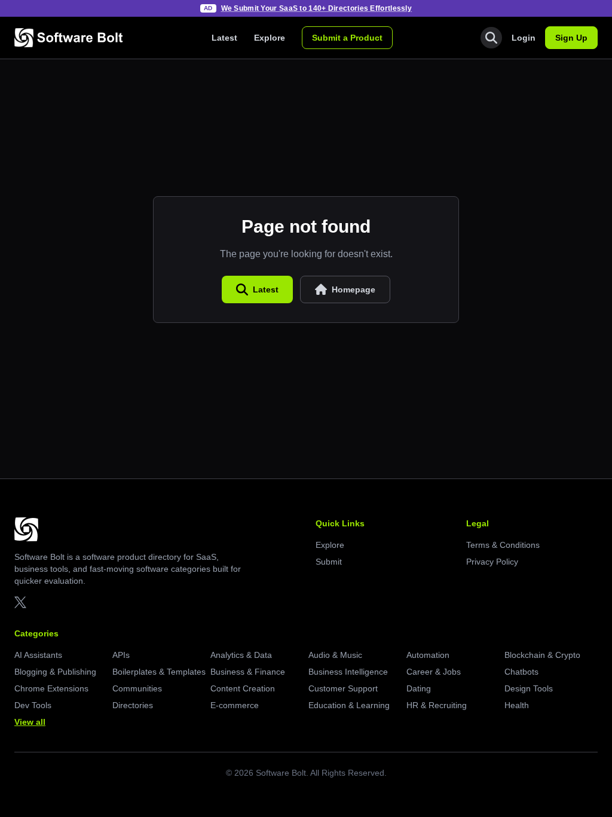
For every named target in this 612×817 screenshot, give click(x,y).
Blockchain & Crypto (542, 655)
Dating (418, 688)
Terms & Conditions (503, 545)
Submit (329, 561)
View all (29, 722)
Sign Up (571, 37)
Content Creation (242, 688)
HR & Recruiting (436, 705)
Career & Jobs (433, 671)
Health (516, 705)
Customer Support (343, 688)
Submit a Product (347, 37)
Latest (224, 37)
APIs (121, 655)
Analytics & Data (241, 655)
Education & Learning (349, 705)
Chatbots (521, 671)
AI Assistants (38, 655)
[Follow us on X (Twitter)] (20, 602)
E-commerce (234, 705)
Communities (137, 688)
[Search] (491, 37)
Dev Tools (32, 705)
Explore (269, 37)
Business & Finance (247, 671)
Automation (427, 655)
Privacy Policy (492, 561)
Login (524, 37)
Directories (132, 705)
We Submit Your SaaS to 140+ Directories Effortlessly (316, 8)
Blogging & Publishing (55, 671)
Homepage (353, 289)
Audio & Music (335, 655)
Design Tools (528, 688)
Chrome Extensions (51, 688)
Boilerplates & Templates (159, 671)
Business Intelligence (348, 671)
